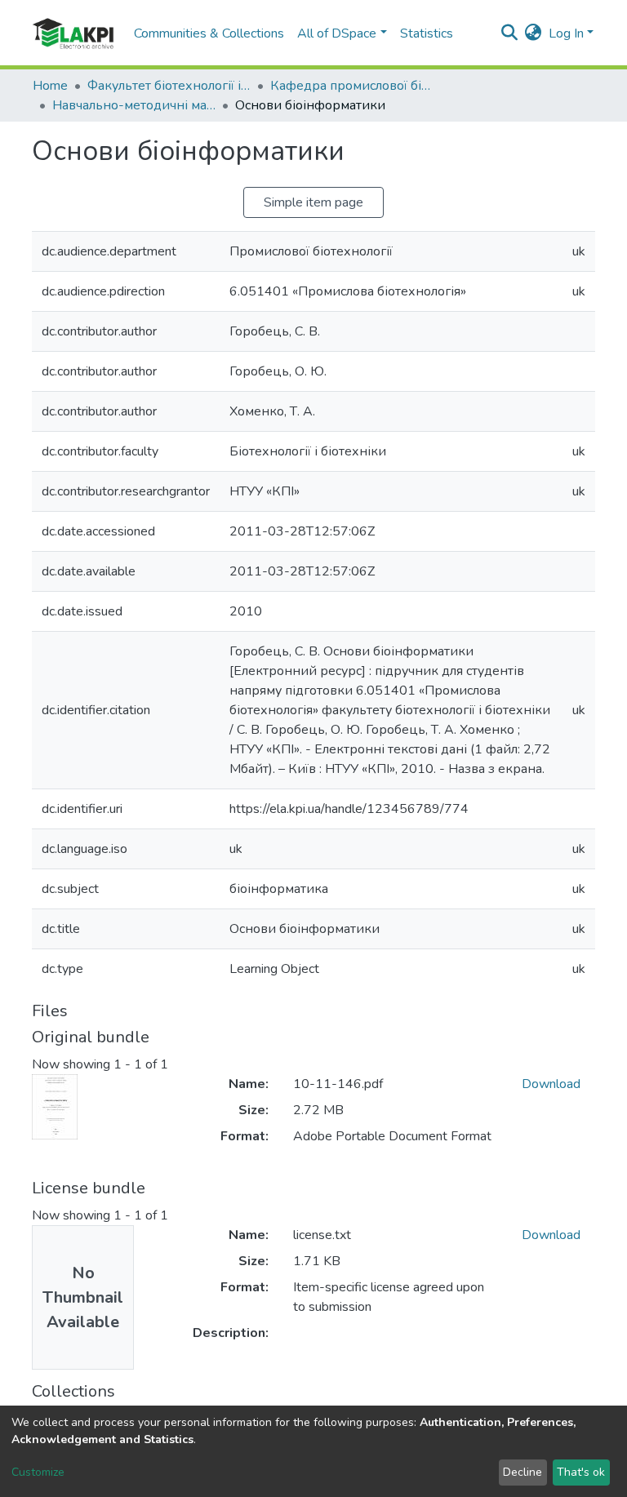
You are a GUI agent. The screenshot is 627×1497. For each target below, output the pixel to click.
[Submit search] (510, 33)
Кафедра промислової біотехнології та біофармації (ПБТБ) (352, 86)
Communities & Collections (209, 33)
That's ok (581, 1472)
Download (551, 1084)
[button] (533, 33)
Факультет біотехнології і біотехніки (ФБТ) (169, 86)
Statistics (426, 33)
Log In (566, 33)
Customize (37, 1472)
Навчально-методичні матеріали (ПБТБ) (134, 105)
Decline (522, 1472)
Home (50, 86)
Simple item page (313, 202)
